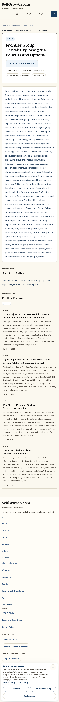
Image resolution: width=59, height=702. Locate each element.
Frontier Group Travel (26, 135)
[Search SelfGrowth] (17, 14)
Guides (5, 537)
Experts (5, 530)
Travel (27, 25)
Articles (16, 25)
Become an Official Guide (13, 591)
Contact (5, 598)
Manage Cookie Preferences (16, 646)
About (4, 14)
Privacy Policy (8, 613)
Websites (6, 570)
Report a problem (11, 659)
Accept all (15, 688)
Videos (5, 551)
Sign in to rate (39, 75)
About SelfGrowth (10, 563)
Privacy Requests (9, 639)
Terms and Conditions (12, 620)
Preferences (29, 695)
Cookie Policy (8, 627)
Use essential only (43, 688)
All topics (6, 523)
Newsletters (7, 577)
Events (5, 584)
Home (5, 25)
